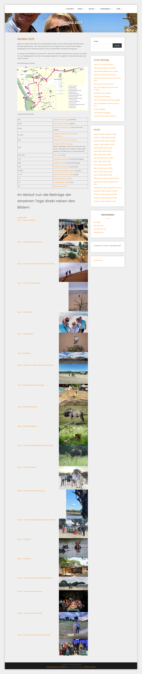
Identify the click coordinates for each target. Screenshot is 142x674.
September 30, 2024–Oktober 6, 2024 (106, 178)
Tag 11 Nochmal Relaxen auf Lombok (106, 71)
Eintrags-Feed (98, 226)
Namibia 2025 (21, 218)
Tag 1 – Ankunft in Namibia (26, 220)
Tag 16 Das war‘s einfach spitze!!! (105, 116)
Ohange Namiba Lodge (61, 182)
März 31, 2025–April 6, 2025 (102, 165)
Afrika (80, 9)
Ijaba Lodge (57, 155)
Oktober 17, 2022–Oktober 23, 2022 (105, 194)
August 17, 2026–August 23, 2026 (105, 138)
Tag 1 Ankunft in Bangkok (102, 113)
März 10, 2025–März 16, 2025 (103, 175)
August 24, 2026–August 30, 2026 (105, 134)
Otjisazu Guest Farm (60, 186)
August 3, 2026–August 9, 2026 (104, 144)
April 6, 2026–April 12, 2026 (102, 155)
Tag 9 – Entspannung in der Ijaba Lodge (30, 385)
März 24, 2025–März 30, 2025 (103, 168)
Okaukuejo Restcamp (60, 159)
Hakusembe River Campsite (62, 178)
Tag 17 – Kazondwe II (24, 559)
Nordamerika (105, 9)
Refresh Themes (90, 667)
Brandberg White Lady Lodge (63, 144)
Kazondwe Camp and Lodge (62, 175)
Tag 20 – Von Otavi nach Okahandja (29, 613)
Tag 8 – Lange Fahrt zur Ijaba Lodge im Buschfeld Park (35, 365)
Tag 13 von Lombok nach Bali (103, 65)
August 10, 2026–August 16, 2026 (104, 141)
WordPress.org (98, 232)
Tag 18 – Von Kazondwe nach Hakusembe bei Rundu (34, 578)
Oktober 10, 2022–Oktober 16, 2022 (105, 198)
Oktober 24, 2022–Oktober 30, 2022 (105, 191)
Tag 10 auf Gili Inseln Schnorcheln (105, 75)
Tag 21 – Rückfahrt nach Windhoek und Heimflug (33, 635)
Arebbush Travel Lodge (61, 120)
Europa (91, 9)
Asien (118, 9)
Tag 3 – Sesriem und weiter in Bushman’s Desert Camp (35, 264)
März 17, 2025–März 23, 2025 (103, 172)
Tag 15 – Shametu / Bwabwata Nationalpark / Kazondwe (36, 520)
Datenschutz (98, 260)
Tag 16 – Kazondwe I (24, 539)
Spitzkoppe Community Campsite (65, 140)
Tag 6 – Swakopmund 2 (25, 334)
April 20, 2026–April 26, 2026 (103, 148)
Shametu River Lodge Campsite (64, 171)
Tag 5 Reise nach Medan (102, 97)
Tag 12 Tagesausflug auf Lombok (105, 68)
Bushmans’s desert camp (62, 127)
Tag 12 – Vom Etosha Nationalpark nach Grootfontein (35, 445)
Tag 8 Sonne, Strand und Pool (104, 84)
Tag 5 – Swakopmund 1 (25, 312)
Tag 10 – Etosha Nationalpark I (27, 407)
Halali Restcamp (58, 163)
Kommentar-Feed (100, 229)
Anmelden (97, 222)
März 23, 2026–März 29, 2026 (103, 158)
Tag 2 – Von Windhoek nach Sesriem (29, 242)
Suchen (96, 41)
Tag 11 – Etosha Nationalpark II (27, 426)
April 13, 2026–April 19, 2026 (102, 151)
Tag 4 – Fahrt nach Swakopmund (28, 283)
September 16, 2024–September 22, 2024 (108, 188)
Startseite (70, 9)
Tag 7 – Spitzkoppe (23, 353)
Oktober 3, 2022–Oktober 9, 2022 (105, 201)
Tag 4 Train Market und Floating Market (107, 100)
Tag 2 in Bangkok (99, 109)
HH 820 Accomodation (61, 167)
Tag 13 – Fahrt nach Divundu (26, 467)
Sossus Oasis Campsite (61, 124)
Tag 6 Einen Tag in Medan (102, 93)
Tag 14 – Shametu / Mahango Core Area (31, 491)
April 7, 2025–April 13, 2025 (102, 161)
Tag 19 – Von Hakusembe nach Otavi (29, 591)
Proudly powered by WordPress (56, 667)
